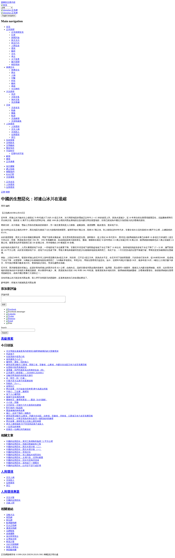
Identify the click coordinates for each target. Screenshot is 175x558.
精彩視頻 (15, 64)
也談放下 (10, 354)
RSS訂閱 (10, 174)
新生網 (9, 520)
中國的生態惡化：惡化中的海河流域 (22, 460)
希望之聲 (10, 542)
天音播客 (10, 177)
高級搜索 (7, 338)
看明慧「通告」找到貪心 (17, 362)
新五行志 (15, 43)
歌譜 (13, 116)
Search (4, 327)
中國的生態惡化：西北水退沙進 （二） (24, 447)
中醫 (13, 78)
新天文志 (15, 40)
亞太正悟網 (11, 525)
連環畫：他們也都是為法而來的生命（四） (25, 370)
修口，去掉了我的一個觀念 (18, 413)
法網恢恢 (10, 531)
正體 (3, 192)
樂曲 (13, 113)
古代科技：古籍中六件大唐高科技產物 (23, 405)
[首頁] (4, 5)
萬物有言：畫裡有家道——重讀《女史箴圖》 (26, 400)
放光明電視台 (12, 536)
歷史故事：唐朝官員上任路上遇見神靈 (23, 421)
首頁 (8, 27)
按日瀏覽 (10, 166)
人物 (13, 75)
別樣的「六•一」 (13, 383)
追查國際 (10, 533)
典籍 (13, 86)
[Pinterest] (10, 318)
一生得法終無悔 (13, 427)
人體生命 (15, 46)
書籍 (8, 159)
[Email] (9, 321)
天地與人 (15, 132)
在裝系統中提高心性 (15, 356)
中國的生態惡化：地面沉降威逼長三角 (23, 444)
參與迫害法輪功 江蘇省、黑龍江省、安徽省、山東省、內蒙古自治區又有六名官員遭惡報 (46, 365)
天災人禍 (15, 129)
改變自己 (10, 386)
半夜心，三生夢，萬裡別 (17, 391)
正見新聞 (10, 29)
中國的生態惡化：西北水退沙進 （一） (24, 449)
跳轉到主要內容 (8, 2)
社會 (13, 35)
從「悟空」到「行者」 (16, 378)
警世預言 (10, 148)
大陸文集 (15, 97)
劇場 (8, 156)
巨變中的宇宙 (17, 153)
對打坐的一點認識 (14, 408)
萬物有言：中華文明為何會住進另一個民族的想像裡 (29, 418)
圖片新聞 (15, 62)
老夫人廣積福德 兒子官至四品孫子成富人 (25, 424)
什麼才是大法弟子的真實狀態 (19, 381)
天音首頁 (15, 108)
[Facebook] (11, 309)
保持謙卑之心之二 (14, 359)
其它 (13, 137)
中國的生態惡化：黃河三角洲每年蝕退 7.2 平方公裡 (29, 441)
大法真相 (10, 91)
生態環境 (15, 134)
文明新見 (10, 143)
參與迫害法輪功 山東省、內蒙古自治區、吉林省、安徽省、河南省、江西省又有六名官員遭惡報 (49, 416)
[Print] (9, 323)
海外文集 (15, 99)
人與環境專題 (10, 491)
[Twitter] (10, 316)
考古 (13, 56)
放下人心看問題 (13, 394)
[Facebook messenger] (15, 312)
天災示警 (10, 497)
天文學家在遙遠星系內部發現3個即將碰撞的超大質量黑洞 (32, 351)
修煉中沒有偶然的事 (15, 397)
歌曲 (13, 110)
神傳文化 (10, 67)
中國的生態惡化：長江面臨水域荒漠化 (23, 455)
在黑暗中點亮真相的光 (16, 367)
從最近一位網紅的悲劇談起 (18, 429)
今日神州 (15, 89)
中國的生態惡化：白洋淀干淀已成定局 (23, 465)
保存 (3, 305)
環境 (13, 48)
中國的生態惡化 (13, 500)
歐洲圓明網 (11, 523)
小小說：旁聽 (12, 402)
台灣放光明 (11, 539)
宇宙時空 (10, 151)
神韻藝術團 (11, 550)
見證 (13, 94)
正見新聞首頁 (17, 32)
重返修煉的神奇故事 (15, 410)
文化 (13, 54)
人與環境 (10, 124)
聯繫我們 (10, 172)
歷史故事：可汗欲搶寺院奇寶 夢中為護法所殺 (27, 389)
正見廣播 (10, 161)
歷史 (13, 72)
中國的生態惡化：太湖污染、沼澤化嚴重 (24, 457)
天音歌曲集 (16, 121)
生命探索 (10, 140)
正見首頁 (10, 182)
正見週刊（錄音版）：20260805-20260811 (25, 373)
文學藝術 (10, 145)
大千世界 (15, 59)
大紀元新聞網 (12, 544)
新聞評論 (15, 37)
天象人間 (10, 503)
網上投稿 (10, 169)
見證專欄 (15, 102)
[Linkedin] (11, 314)
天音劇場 (15, 118)
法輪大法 (10, 515)
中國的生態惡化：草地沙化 (18, 452)
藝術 (13, 51)
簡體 (8, 192)
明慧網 (9, 517)
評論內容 (5, 294)
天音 (8, 105)
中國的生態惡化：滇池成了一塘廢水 (22, 463)
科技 (13, 81)
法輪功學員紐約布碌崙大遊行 (19, 375)
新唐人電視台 (12, 547)
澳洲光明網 (11, 528)
